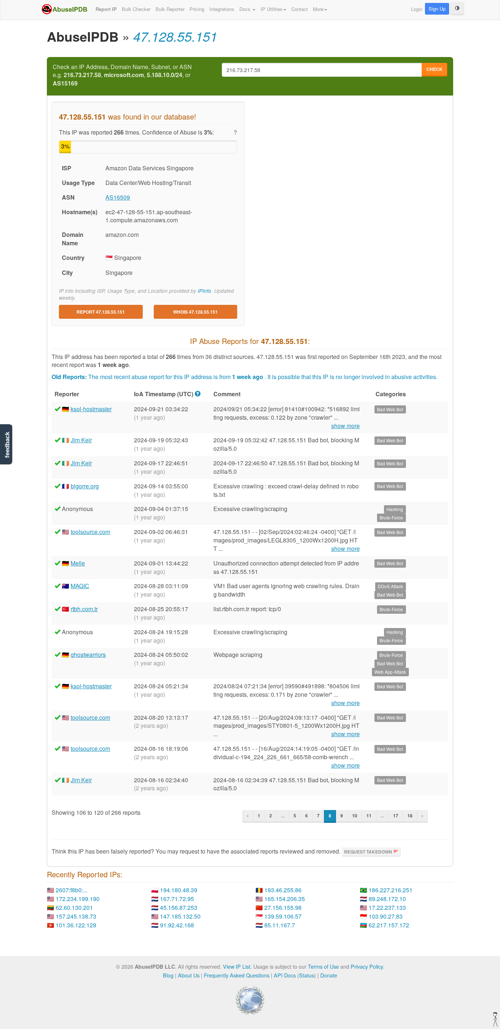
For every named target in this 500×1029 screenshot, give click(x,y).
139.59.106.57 (283, 916)
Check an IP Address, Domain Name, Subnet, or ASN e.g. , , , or (122, 75)
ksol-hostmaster (91, 409)
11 (369, 815)
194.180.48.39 (178, 890)
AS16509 (117, 197)
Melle (78, 563)
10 (354, 815)
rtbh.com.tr (84, 609)
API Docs (285, 975)
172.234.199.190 (78, 898)
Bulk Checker (136, 8)
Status (306, 975)
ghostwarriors (88, 654)
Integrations (221, 8)
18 (410, 815)
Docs (245, 8)
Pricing (197, 8)
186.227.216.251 (391, 890)
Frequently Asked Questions (236, 975)
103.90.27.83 (386, 916)
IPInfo (204, 290)
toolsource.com (90, 531)
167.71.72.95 (177, 898)
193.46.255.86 (283, 890)
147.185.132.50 (180, 916)
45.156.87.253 (178, 907)
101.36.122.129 (76, 925)
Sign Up (437, 8)
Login (416, 8)
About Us (188, 975)
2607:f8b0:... (71, 890)
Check (434, 69)
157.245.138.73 (76, 916)
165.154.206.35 (284, 898)
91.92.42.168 (177, 925)
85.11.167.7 (279, 925)
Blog (168, 975)
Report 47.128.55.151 (101, 312)
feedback (7, 445)
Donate (328, 975)
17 (395, 815)
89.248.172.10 (387, 898)
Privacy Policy (367, 966)
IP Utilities (272, 8)
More (318, 8)
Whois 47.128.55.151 (195, 312)
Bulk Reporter (170, 8)
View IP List (236, 966)
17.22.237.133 (387, 907)
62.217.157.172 (389, 925)
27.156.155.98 (283, 907)
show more (345, 426)
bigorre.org (85, 486)
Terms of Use (323, 966)
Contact (299, 8)
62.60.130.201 (74, 907)
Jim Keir (81, 440)
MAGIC (80, 586)
